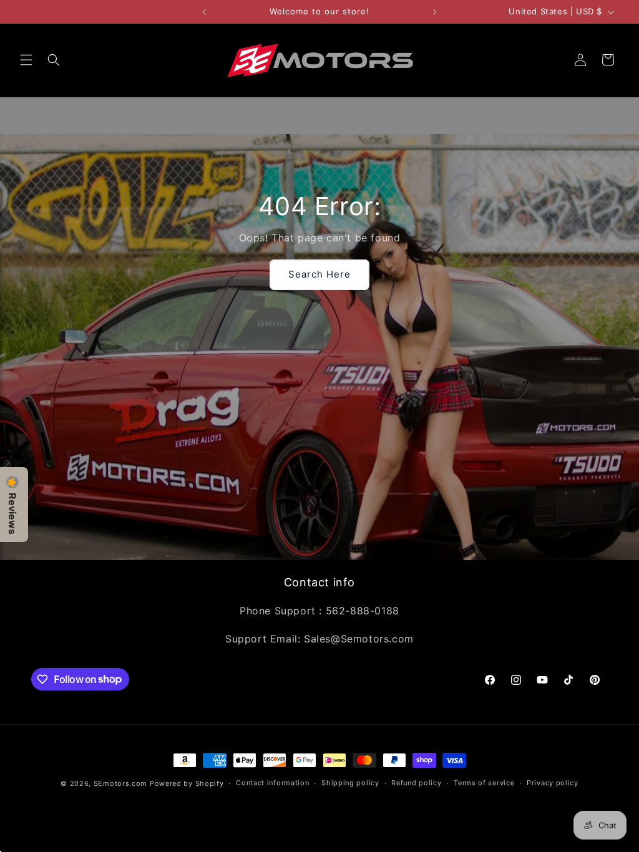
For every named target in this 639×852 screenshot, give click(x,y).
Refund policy (416, 782)
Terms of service (484, 782)
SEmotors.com (120, 783)
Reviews (12, 514)
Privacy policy (552, 782)
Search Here (319, 274)
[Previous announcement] (204, 12)
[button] (26, 60)
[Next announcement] (435, 12)
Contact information (272, 782)
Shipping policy (350, 782)
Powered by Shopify (187, 783)
